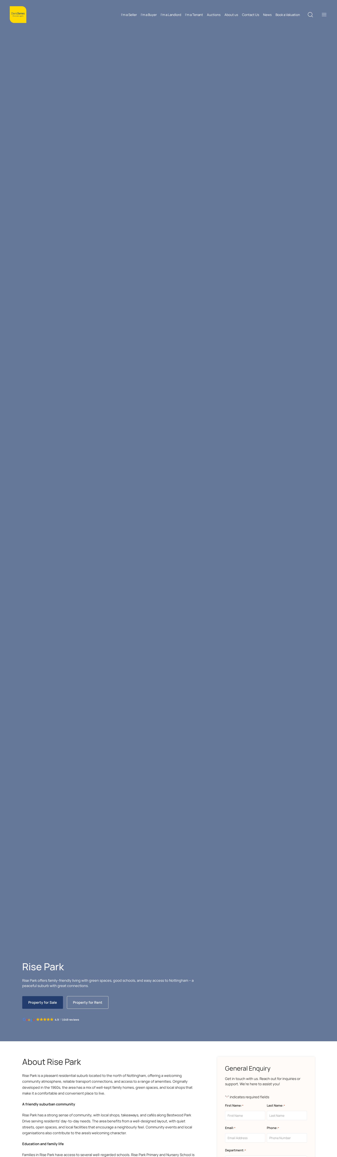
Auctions (214, 14)
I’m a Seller (129, 14)
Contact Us (250, 14)
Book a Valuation (288, 14)
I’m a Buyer (149, 14)
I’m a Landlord (171, 14)
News (267, 14)
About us (231, 14)
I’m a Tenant (194, 14)
